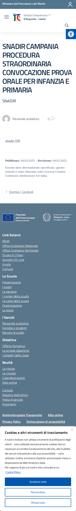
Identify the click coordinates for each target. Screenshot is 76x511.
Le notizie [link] (8, 368)
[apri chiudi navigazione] (6, 17)
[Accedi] (70, 4)
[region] (38, 468)
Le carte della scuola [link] (15, 301)
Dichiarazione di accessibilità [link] (46, 421)
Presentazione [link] (11, 282)
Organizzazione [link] (12, 305)
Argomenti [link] (9, 404)
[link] (71, 34)
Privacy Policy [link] (11, 421)
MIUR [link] (6, 241)
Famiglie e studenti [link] (14, 328)
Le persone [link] (9, 291)
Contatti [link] (7, 390)
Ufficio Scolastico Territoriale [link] (20, 250)
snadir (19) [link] (12, 141)
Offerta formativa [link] (13, 346)
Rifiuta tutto (38, 503)
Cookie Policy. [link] (13, 472)
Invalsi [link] (6, 264)
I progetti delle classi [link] (15, 355)
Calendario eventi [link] (13, 378)
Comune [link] (7, 269)
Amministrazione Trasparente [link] (22, 415)
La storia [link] (7, 310)
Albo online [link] (9, 382)
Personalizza (38, 492)
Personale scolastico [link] (15, 323)
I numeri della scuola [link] (15, 296)
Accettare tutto (38, 482)
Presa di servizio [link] (12, 399)
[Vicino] (72, 429)
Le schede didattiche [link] (15, 350)
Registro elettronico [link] (15, 395)
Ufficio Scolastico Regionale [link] (20, 245)
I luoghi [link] (7, 287)
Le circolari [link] (9, 373)
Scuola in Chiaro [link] (12, 255)
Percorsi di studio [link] (13, 332)
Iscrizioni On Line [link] (13, 259)
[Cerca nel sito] (67, 25)
